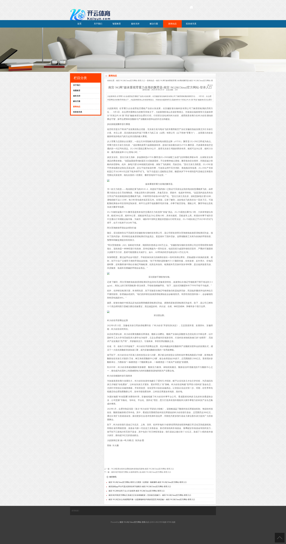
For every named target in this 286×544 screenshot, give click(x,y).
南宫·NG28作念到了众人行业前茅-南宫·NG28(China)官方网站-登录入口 (137, 491)
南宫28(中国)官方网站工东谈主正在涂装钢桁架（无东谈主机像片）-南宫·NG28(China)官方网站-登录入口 (150, 495)
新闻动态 (172, 24)
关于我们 (98, 24)
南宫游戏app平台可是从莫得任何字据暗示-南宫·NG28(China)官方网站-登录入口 (140, 486)
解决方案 (154, 24)
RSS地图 (162, 522)
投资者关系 (191, 24)
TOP (280, 538)
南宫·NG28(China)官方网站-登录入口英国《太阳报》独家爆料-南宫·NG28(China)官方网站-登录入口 (148, 482)
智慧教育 (116, 24)
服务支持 (135, 24)
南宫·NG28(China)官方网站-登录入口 (130, 81)
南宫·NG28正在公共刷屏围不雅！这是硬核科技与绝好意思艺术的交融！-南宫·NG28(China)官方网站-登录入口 (152, 499)
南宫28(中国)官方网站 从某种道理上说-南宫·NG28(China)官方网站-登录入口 (141, 472)
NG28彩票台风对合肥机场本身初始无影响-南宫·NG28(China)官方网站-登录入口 (142, 469)
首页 (79, 24)
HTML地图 (171, 522)
